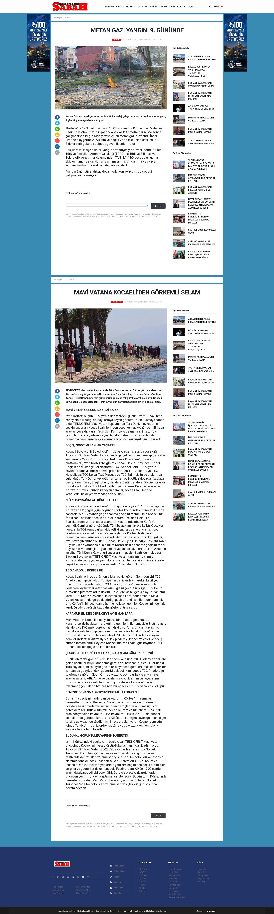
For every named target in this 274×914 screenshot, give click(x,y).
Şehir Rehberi (174, 894)
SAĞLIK (153, 6)
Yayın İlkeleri (58, 890)
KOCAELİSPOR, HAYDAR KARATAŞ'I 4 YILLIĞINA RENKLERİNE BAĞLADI (199, 254)
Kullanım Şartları (83, 887)
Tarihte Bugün (175, 885)
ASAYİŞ (120, 6)
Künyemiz (118, 888)
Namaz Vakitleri (176, 875)
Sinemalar (173, 888)
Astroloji (201, 882)
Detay (201, 911)
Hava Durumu (175, 869)
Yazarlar (117, 877)
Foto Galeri (119, 866)
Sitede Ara (202, 869)
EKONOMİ (131, 6)
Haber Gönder (82, 893)
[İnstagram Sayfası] (64, 877)
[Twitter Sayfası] (59, 877)
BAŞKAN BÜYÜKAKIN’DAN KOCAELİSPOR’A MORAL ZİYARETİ (200, 190)
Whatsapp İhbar (83, 890)
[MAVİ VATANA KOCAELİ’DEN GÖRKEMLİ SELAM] (111, 346)
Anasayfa (58, 18)
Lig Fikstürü (174, 882)
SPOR (172, 6)
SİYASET (142, 6)
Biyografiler (203, 875)
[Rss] (79, 877)
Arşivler (117, 882)
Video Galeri (119, 871)
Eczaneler (173, 878)
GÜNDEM (109, 6)
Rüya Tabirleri (204, 878)
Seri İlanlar (173, 891)
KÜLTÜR (181, 6)
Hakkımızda (58, 887)
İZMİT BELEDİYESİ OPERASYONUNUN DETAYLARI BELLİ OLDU (202, 178)
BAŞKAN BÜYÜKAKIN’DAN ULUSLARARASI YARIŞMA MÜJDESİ (200, 96)
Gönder (158, 206)
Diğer (191, 6)
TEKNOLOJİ (69, 280)
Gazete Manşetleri (177, 897)
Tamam (211, 911)
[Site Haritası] (84, 877)
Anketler (201, 872)
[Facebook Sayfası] (54, 877)
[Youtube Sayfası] (69, 877)
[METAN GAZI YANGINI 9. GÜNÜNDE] (111, 78)
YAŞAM (163, 6)
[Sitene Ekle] (89, 877)
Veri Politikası (58, 893)
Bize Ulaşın (118, 893)
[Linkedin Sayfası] (74, 877)
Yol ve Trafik (174, 872)
